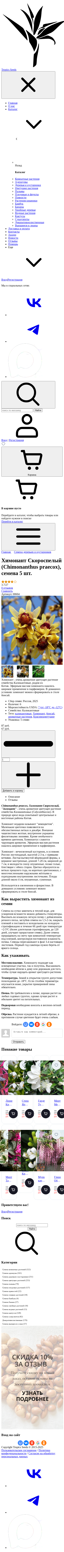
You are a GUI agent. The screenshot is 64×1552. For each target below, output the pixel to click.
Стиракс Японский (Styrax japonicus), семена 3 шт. (25, 1102)
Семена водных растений (14, 1309)
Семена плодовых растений (16, 1288)
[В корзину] (13, 1113)
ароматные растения (20, 716)
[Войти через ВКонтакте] (31, 1024)
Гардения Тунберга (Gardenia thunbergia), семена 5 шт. (41, 1102)
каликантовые (23, 713)
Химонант (39, 713)
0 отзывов (7, 587)
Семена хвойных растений (15, 1306)
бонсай (50, 713)
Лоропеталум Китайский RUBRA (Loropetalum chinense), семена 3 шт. (9, 1102)
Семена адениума (12, 1273)
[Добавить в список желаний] (7, 1065)
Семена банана (10, 1302)
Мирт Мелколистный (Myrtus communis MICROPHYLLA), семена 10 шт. (57, 1102)
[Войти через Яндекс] (37, 1024)
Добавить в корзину (13, 790)
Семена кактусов (11, 1313)
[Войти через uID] (25, 1024)
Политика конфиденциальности (25, 1452)
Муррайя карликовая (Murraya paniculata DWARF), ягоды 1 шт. (41, 1179)
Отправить (18, 1041)
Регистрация (15, 279)
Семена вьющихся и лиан (14, 1324)
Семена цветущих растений (16, 1280)
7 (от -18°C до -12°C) (50, 707)
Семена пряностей (11, 1291)
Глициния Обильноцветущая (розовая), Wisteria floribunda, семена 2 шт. (57, 1179)
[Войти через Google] (43, 1024)
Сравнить (7, 591)
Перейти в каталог (12, 521)
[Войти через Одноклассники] (49, 1024)
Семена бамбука (10, 1298)
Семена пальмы (10, 1284)
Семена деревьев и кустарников (17, 1277)
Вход (4, 279)
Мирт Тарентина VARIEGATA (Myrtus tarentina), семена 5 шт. (9, 1179)
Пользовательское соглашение (19, 1450)
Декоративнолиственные (14, 1320)
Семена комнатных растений (16, 1269)
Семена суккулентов (12, 1317)
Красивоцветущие (44, 716)
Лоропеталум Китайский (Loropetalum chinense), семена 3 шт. (25, 1172)
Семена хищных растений (14, 1295)
